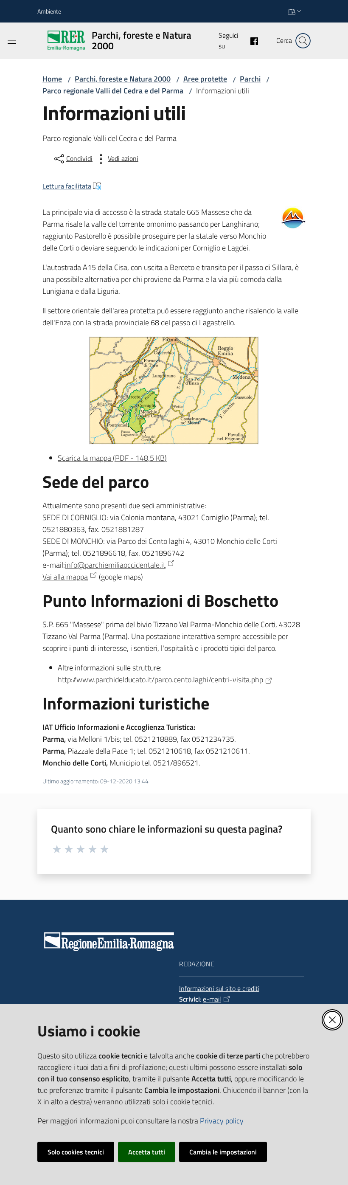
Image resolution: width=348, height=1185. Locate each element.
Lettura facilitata (66, 186)
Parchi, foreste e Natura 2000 (123, 78)
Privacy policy (222, 1120)
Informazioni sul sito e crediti (219, 988)
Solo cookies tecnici (76, 1152)
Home (52, 78)
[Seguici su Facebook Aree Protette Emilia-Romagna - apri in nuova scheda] (250, 40)
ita (291, 11)
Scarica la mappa (112, 458)
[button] (303, 40)
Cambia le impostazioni (223, 1152)
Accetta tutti (146, 1152)
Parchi (250, 78)
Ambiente (49, 11)
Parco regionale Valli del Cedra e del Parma (112, 90)
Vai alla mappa (65, 577)
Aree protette (205, 78)
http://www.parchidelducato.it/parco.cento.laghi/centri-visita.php (160, 679)
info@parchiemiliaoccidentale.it (115, 565)
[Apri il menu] (12, 41)
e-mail (212, 999)
